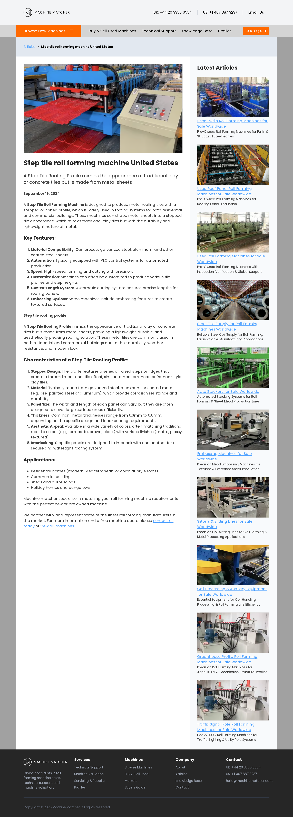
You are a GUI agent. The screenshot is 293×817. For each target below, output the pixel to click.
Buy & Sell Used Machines (112, 31)
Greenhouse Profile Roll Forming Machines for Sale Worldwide (227, 659)
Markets (131, 780)
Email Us (256, 12)
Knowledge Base (197, 31)
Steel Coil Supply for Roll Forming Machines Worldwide (228, 326)
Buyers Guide (135, 787)
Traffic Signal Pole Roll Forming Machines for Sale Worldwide (226, 727)
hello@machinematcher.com (249, 780)
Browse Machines (138, 767)
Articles (29, 46)
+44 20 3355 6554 (176, 12)
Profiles (224, 31)
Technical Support (159, 31)
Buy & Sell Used (137, 774)
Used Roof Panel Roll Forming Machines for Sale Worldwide (224, 191)
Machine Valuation (89, 774)
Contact (182, 787)
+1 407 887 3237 (223, 12)
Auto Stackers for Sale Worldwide (228, 391)
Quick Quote (256, 31)
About (180, 767)
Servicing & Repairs (89, 780)
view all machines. (58, 526)
